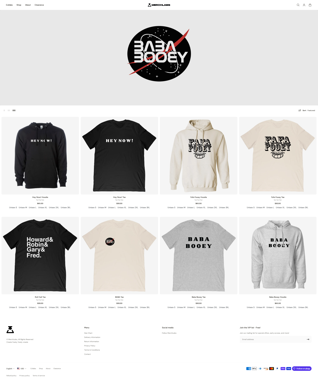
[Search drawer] (298, 5)
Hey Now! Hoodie (40, 197)
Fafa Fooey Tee (277, 197)
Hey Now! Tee (119, 197)
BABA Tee (119, 297)
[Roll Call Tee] (40, 255)
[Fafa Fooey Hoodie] (198, 155)
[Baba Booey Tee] (198, 255)
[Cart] (310, 5)
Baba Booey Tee (198, 297)
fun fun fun (40, 200)
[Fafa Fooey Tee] (278, 155)
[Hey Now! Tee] (119, 155)
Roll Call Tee (40, 297)
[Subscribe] (308, 339)
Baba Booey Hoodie (277, 297)
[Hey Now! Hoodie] (40, 155)
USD (22, 368)
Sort (309, 110)
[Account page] (304, 5)
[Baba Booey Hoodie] (278, 255)
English (9, 368)
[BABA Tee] (119, 255)
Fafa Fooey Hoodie (198, 197)
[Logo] (159, 5)
